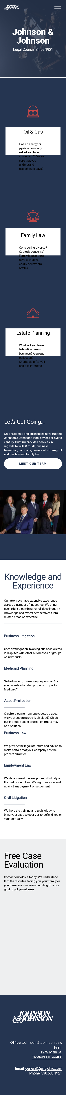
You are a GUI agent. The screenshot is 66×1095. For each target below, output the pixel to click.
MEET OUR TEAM (33, 463)
